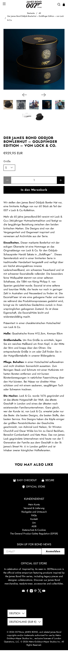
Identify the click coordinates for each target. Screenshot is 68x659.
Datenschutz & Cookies (34, 530)
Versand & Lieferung (34, 508)
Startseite (31, 13)
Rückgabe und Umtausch (34, 511)
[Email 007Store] (23, 591)
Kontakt (34, 519)
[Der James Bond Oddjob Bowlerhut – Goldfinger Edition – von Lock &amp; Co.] (34, 59)
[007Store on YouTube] (43, 591)
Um (34, 522)
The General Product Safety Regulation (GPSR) (34, 533)
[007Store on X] (39, 591)
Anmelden (53, 551)
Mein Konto (34, 504)
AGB (34, 526)
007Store (19, 632)
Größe (7, 161)
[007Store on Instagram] (31, 591)
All (40, 13)
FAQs (34, 515)
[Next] (43, 94)
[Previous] (24, 94)
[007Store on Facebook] (27, 591)
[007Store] (34, 4)
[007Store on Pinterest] (35, 591)
